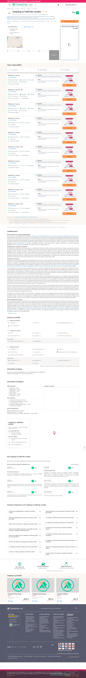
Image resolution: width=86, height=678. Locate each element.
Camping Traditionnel (58, 637)
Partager (43, 14)
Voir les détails (12, 77)
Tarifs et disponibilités (70, 21)
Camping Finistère (43, 621)
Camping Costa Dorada (45, 631)
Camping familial (71, 627)
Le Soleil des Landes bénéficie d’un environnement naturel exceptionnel (50, 236)
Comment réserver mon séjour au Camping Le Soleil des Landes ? (59, 554)
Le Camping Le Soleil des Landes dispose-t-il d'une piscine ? (60, 522)
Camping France (29, 616)
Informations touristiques (39, 21)
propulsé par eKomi (16, 625)
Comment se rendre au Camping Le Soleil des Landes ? (22, 551)
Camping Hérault (43, 620)
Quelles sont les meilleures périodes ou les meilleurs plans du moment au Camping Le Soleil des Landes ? (23, 530)
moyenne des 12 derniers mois (13, 617)
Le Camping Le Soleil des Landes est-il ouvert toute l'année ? (23, 546)
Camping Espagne (30, 617)
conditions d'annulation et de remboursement (26, 217)
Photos (9, 21)
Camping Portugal (30, 620)
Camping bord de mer (58, 616)
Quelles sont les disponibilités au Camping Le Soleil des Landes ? (22, 512)
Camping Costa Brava (44, 630)
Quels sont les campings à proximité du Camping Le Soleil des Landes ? (60, 547)
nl (20, 647)
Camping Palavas (29, 629)
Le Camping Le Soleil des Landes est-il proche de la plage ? (60, 517)
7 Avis (73, 13)
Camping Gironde (43, 619)
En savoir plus (11, 675)
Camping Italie (29, 619)
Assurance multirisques (40, 656)
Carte (48, 21)
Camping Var (42, 617)
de (13, 647)
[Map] (43, 433)
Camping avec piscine (72, 635)
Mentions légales (28, 656)
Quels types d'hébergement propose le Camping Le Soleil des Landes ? (23, 518)
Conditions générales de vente (15, 656)
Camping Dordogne (44, 616)
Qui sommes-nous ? (13, 658)
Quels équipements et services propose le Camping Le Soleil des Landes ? (60, 512)
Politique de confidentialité (54, 656)
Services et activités (26, 21)
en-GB (24, 647)
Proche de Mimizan (18, 243)
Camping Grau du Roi (30, 624)
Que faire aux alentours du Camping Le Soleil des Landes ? (23, 541)
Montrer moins (12, 313)
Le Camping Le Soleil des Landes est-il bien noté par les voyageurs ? (59, 535)
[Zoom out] (84, 449)
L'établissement (16, 21)
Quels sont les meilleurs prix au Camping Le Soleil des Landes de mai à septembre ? (23, 536)
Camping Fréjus (29, 625)
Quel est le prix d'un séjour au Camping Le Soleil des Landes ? (23, 524)
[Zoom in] (84, 447)
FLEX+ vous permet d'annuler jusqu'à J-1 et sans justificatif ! (24, 1)
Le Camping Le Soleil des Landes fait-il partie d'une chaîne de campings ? (60, 541)
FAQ (55, 21)
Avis (52, 21)
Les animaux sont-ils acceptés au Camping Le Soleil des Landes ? (59, 528)
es (15, 647)
